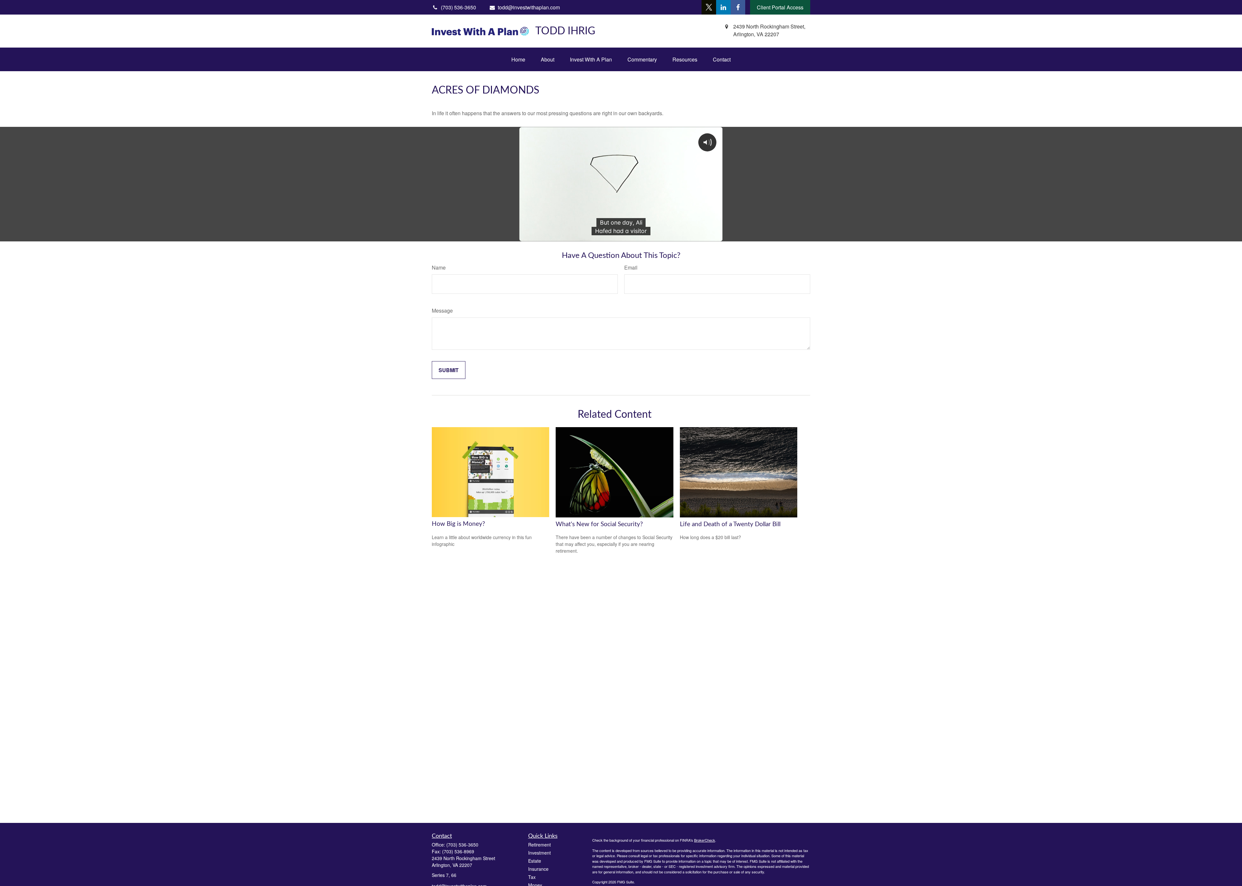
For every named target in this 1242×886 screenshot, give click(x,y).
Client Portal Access (780, 7)
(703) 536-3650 (462, 844)
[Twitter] (709, 7)
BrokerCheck (704, 840)
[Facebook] (738, 7)
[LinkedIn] (723, 7)
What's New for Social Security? (599, 524)
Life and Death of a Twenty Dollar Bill (730, 524)
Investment (539, 852)
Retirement (539, 844)
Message (442, 310)
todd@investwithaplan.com (529, 7)
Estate (534, 861)
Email (630, 267)
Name (439, 267)
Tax (532, 877)
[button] (518, 59)
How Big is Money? (458, 524)
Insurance (538, 869)
